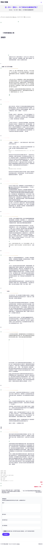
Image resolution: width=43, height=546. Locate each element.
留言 (3, 502)
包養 (29, 236)
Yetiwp (18, 544)
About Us (40, 543)
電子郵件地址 (5, 520)
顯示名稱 (4, 514)
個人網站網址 (4, 525)
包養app (20, 207)
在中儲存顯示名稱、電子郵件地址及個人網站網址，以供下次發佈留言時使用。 (19, 531)
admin (15, 17)
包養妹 (8, 291)
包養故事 (26, 109)
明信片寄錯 (4, 2)
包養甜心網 (11, 373)
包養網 (17, 116)
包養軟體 (27, 317)
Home (10, 10)
